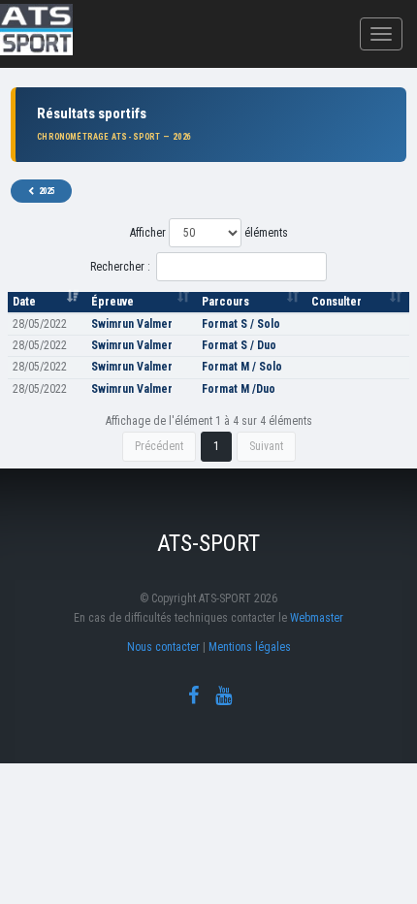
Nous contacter (163, 647)
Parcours (225, 301)
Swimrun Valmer (132, 324)
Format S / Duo (239, 345)
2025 (46, 191)
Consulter (336, 301)
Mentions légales (249, 647)
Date (24, 301)
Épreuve (112, 301)
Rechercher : (120, 267)
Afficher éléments (209, 233)
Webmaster (316, 618)
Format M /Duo (238, 389)
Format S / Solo (241, 324)
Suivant (266, 446)
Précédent (159, 446)
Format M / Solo (242, 366)
